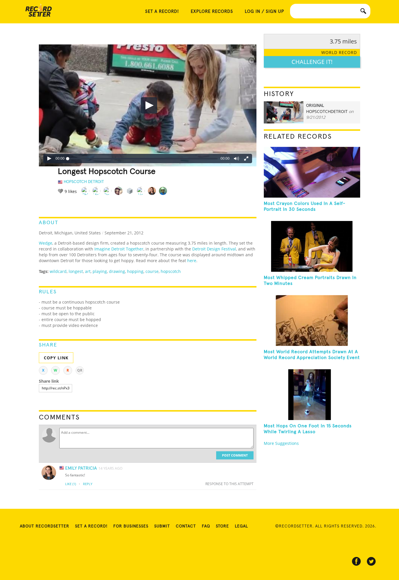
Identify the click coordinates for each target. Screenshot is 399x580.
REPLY (87, 484)
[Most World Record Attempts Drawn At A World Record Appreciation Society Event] (312, 320)
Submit (162, 526)
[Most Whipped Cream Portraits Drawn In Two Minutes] (312, 246)
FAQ (206, 526)
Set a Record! (91, 526)
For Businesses (130, 526)
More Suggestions (281, 443)
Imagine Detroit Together (118, 249)
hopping (135, 271)
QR (79, 370)
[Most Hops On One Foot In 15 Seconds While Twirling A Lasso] (312, 394)
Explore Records (212, 11)
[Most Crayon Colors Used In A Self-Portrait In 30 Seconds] (312, 172)
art (88, 271)
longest (76, 271)
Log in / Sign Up (264, 11)
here (191, 260)
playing (100, 271)
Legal (241, 526)
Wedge (45, 243)
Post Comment (235, 455)
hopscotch (171, 271)
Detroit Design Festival (214, 249)
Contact (186, 526)
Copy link (56, 357)
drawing (117, 271)
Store (222, 526)
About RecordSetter (44, 526)
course (152, 271)
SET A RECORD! (162, 11)
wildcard (58, 271)
